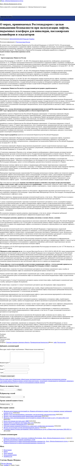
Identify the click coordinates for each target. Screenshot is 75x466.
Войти (6, 451)
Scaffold (6, 465)
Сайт (1, 372)
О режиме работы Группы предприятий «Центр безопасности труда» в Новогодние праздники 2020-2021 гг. (38, 429)
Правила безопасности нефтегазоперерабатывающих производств (24, 443)
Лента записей (8, 453)
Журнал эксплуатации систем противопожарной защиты (21, 427)
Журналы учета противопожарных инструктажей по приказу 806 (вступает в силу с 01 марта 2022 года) (36, 418)
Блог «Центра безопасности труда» (11, 4)
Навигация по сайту (6, 16)
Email (2, 369)
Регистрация (8, 450)
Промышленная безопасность (39, 342)
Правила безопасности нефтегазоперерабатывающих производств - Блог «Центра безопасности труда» (36, 441)
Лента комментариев (10, 455)
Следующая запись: (37, 381)
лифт (55, 342)
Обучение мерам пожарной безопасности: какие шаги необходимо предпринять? (29, 426)
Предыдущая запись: (33, 379)
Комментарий (5, 362)
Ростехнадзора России (23, 42)
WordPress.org (8, 456)
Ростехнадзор (61, 342)
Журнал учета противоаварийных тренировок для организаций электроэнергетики (30, 414)
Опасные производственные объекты (18, 342)
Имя (2, 366)
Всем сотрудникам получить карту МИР (16, 421)
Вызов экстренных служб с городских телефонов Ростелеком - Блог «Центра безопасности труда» (34, 438)
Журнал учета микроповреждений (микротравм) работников (23, 416)
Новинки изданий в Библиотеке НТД (15, 424)
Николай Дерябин (28, 39)
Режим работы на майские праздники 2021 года (19, 422)
